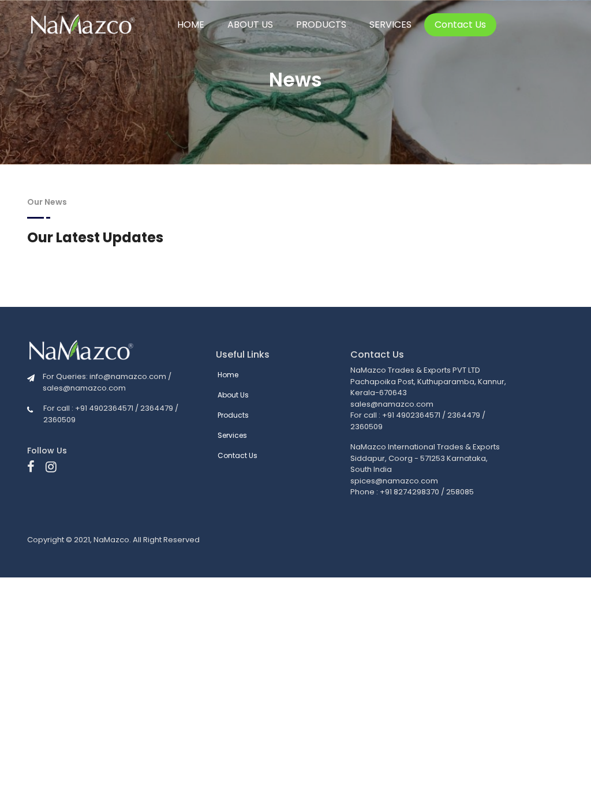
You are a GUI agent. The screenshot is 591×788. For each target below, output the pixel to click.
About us (250, 24)
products (321, 24)
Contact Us (460, 24)
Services (390, 24)
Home (190, 24)
